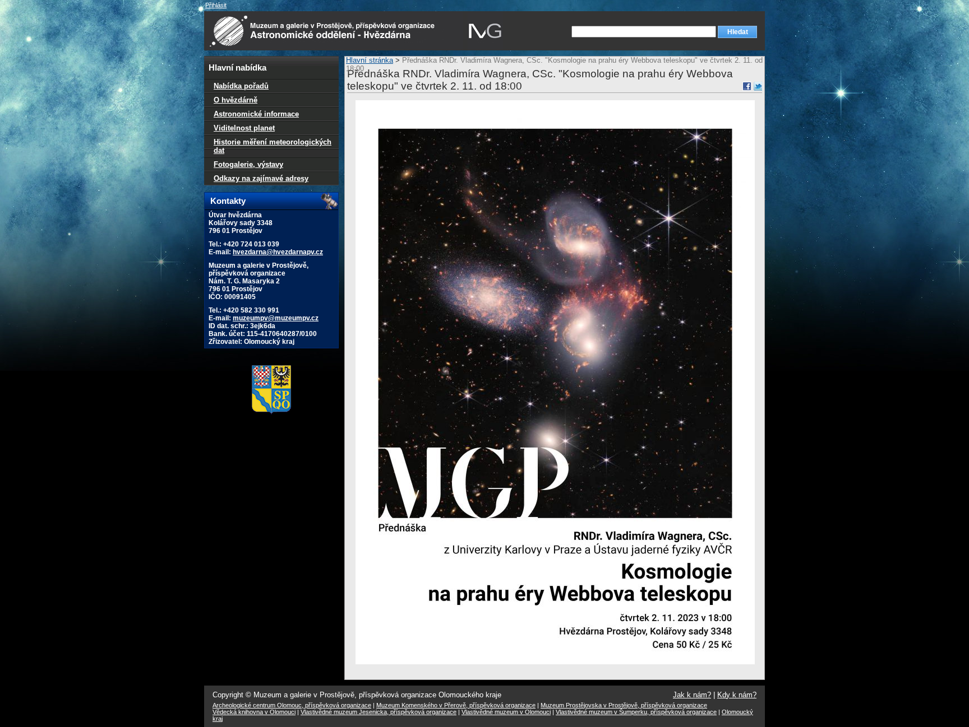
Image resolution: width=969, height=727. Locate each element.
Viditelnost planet (244, 128)
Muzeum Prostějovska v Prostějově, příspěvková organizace (624, 705)
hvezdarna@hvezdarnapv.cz (278, 252)
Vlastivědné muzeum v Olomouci (506, 712)
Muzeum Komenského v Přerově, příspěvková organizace (456, 705)
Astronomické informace (256, 114)
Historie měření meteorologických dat (272, 146)
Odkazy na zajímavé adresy (261, 178)
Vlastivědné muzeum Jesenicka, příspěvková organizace (378, 712)
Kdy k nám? (736, 695)
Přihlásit (216, 5)
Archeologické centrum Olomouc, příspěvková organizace (292, 705)
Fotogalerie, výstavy (248, 164)
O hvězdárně (235, 100)
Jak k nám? (692, 695)
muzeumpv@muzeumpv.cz (276, 318)
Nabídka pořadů (241, 86)
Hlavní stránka (369, 60)
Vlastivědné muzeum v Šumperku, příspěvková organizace (636, 712)
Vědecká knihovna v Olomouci (254, 712)
